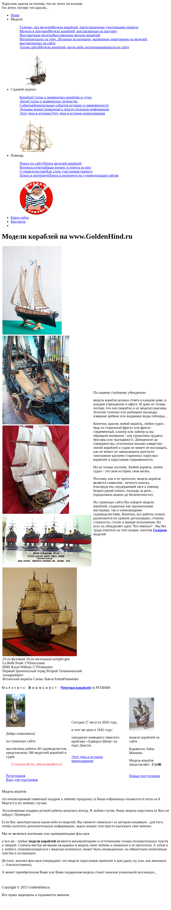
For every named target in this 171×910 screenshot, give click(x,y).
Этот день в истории (62, 113)
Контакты (18, 221)
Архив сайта (74, 47)
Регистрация (15, 776)
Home (15, 15)
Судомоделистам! (56, 171)
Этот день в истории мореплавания (87, 759)
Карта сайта (20, 217)
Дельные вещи (64, 109)
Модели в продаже (68, 31)
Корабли (56, 97)
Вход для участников (22, 780)
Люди (49, 101)
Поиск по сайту (50, 163)
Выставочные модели (60, 35)
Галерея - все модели (79, 27)
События (64, 105)
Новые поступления (144, 776)
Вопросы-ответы (55, 167)
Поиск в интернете (69, 175)
